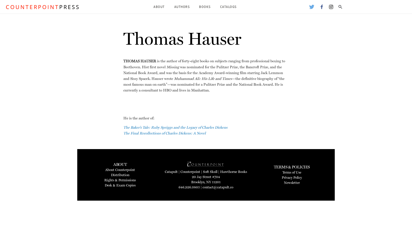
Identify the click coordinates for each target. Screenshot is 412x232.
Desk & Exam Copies (120, 185)
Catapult (171, 172)
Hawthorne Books (233, 172)
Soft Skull (210, 172)
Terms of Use (291, 172)
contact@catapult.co (218, 187)
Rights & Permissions (120, 180)
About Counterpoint (120, 170)
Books (205, 7)
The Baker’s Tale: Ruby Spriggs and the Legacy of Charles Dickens (175, 127)
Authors (182, 7)
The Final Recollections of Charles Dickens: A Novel (164, 133)
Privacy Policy (292, 178)
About (159, 7)
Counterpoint (190, 172)
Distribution (120, 175)
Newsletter (292, 183)
